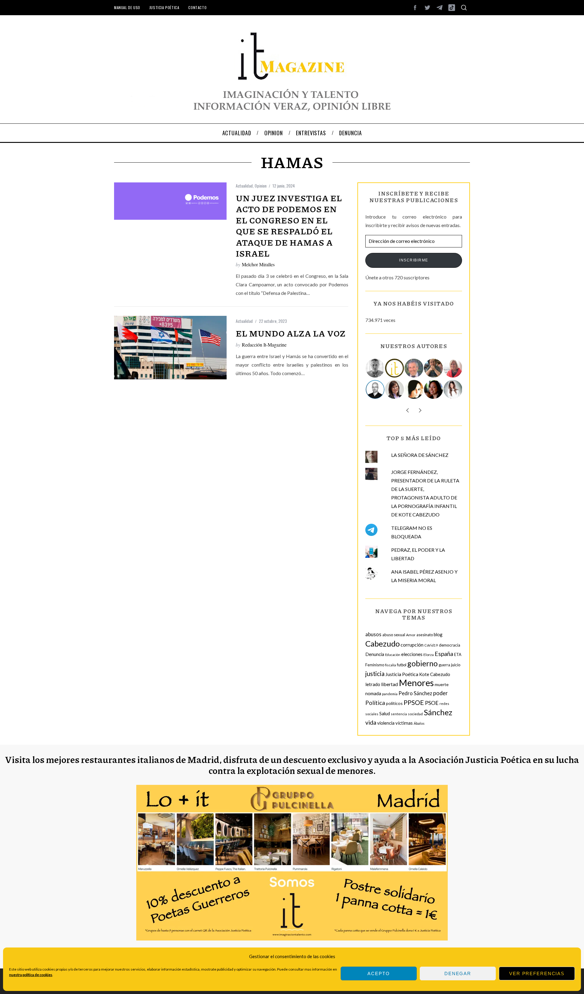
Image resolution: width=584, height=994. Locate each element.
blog (438, 634)
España (444, 653)
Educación (392, 655)
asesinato (424, 635)
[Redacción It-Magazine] (395, 368)
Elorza (428, 654)
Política (375, 702)
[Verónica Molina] (453, 389)
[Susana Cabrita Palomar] (395, 389)
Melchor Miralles (258, 264)
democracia (449, 645)
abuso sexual (393, 634)
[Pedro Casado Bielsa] (433, 368)
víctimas (404, 723)
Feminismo (374, 665)
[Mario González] (414, 368)
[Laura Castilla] (414, 389)
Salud (384, 713)
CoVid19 (431, 645)
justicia (374, 673)
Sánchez (438, 712)
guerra (444, 665)
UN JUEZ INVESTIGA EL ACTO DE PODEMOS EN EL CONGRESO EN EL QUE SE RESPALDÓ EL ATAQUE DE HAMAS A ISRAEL (289, 225)
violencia (386, 723)
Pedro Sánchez (415, 693)
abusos (373, 634)
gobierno (422, 663)
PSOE (432, 702)
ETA (457, 654)
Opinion (260, 185)
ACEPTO (378, 973)
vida (370, 722)
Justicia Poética (164, 7)
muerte (442, 684)
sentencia (399, 714)
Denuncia (374, 654)
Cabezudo (382, 643)
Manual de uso (127, 7)
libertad (389, 684)
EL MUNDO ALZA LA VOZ (291, 333)
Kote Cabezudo (434, 674)
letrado (372, 684)
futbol (401, 665)
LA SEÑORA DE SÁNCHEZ (419, 455)
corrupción (412, 644)
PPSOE (414, 702)
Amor (410, 635)
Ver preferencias (537, 973)
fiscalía (390, 665)
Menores (416, 682)
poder (440, 693)
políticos (394, 703)
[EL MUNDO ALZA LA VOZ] (170, 347)
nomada (373, 693)
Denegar (457, 973)
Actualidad (244, 185)
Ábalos (419, 723)
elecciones (411, 654)
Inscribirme (413, 260)
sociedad (415, 714)
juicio (456, 664)
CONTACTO (197, 7)
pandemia (390, 694)
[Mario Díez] (375, 389)
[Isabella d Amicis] (433, 389)
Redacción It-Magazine (264, 344)
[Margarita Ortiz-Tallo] (453, 368)
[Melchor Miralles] (375, 368)
